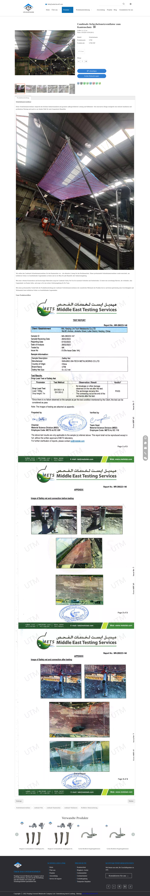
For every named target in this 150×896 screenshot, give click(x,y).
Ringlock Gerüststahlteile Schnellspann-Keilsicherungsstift (32, 849)
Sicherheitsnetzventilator (23, 808)
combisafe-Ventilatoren (70, 808)
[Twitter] (114, 886)
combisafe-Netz (38, 808)
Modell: (79, 37)
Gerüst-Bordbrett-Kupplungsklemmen (89, 849)
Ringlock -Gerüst (82, 870)
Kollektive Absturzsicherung (89, 808)
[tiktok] (130, 886)
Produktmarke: (81, 40)
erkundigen (93, 71)
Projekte (52, 873)
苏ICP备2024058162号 (90, 893)
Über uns (52, 870)
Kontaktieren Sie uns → (119, 876)
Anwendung (53, 876)
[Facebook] (108, 886)
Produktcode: (81, 43)
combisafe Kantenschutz (54, 808)
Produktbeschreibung (23, 98)
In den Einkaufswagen (91, 76)
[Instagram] (125, 886)
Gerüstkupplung (82, 879)
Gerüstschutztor (82, 876)
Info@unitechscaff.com (55, 4)
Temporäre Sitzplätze (84, 881)
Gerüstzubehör (82, 873)
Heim (51, 867)
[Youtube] (119, 886)
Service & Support (55, 879)
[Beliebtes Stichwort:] (124, 4)
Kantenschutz (81, 867)
